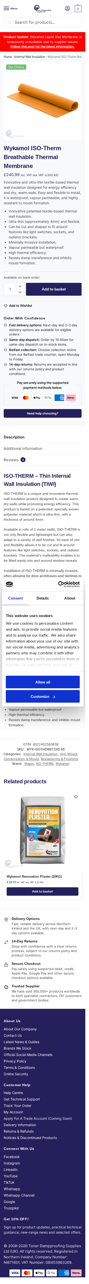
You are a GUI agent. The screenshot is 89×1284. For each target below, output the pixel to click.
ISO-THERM (45, 764)
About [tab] (69, 598)
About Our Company (20, 1029)
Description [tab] (14, 437)
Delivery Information (20, 1125)
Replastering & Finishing (59, 759)
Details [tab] (43, 598)
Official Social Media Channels (28, 1055)
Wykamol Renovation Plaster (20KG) (34, 876)
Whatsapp (12, 1189)
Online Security (16, 1074)
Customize (40, 696)
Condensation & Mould (21, 759)
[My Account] (67, 8)
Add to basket (54, 289)
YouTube (11, 1176)
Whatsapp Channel (19, 1195)
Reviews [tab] (14, 459)
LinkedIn (11, 1169)
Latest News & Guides (21, 1042)
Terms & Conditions (19, 1067)
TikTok (9, 1182)
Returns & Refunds (19, 1131)
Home (8, 57)
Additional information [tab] (23, 448)
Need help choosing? (42, 413)
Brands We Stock (17, 1048)
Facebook (12, 1157)
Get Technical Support (22, 1099)
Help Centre (13, 1093)
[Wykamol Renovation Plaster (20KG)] (42, 830)
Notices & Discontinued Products (30, 1138)
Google (9, 1202)
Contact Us (13, 1035)
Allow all (42, 682)
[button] (77, 8)
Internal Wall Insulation (29, 57)
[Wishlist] (76, 797)
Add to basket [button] (42, 891)
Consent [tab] (15, 598)
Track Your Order (17, 1105)
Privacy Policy (15, 1061)
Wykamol (62, 764)
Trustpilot (11, 1208)
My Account (13, 1112)
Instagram (12, 1163)
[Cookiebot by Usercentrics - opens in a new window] (60, 584)
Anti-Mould (68, 754)
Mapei (29, 764)
